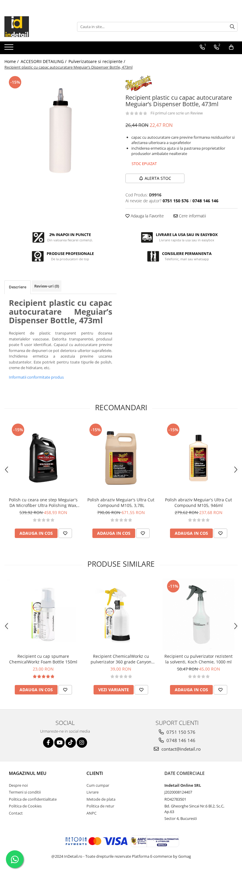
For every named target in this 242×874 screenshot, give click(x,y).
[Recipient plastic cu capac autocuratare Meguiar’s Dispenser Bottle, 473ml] (60, 131)
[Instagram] (82, 742)
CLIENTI (94, 773)
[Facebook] (48, 742)
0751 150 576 (180, 732)
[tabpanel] (60, 131)
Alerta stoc (158, 178)
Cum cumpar (97, 785)
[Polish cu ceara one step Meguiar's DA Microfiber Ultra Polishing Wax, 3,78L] (43, 458)
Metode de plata (100, 799)
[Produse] (9, 48)
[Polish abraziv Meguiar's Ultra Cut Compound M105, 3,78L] (121, 458)
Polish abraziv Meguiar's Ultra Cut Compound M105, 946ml (198, 502)
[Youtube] (59, 742)
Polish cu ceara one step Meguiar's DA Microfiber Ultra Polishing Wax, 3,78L (43, 502)
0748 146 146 (180, 740)
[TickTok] (71, 742)
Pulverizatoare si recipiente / (97, 61)
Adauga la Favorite (147, 216)
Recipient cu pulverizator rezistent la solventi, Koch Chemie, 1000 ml (198, 659)
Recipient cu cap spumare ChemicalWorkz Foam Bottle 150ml (43, 659)
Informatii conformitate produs (36, 377)
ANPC (91, 813)
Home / (12, 61)
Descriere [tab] (17, 287)
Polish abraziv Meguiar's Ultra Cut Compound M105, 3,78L (120, 502)
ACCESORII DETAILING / (44, 61)
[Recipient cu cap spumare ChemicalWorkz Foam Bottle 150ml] (43, 614)
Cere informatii (192, 216)
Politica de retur (100, 806)
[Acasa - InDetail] (33, 26)
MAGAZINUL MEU (27, 773)
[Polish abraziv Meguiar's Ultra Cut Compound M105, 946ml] (198, 458)
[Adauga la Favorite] (65, 533)
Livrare (92, 792)
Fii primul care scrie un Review (177, 113)
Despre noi (18, 785)
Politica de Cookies (25, 806)
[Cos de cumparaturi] (231, 47)
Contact (16, 813)
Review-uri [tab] (46, 286)
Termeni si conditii (25, 792)
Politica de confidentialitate (33, 799)
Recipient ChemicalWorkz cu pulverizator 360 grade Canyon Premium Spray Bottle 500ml (121, 659)
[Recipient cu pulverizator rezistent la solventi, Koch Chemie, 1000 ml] (198, 614)
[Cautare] (232, 27)
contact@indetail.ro (180, 749)
